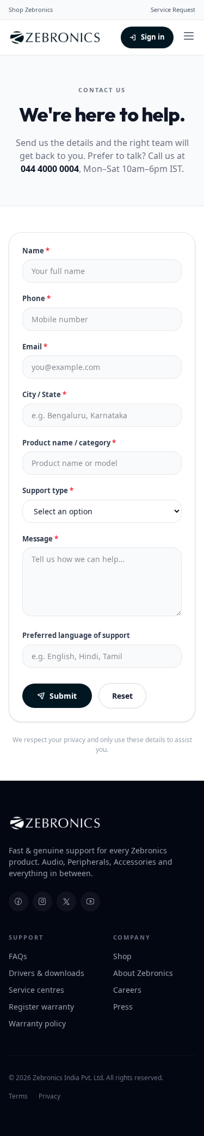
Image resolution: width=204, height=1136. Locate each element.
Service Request (173, 9)
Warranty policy (37, 1023)
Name (36, 251)
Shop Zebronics (31, 9)
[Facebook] (18, 901)
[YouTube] (90, 901)
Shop (122, 956)
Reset (122, 696)
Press (123, 1006)
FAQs (18, 956)
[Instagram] (42, 901)
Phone (36, 298)
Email (34, 347)
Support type (47, 490)
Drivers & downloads (46, 973)
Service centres (36, 990)
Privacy (49, 1096)
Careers (127, 990)
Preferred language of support (76, 635)
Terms (18, 1096)
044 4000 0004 (50, 169)
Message (40, 539)
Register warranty (41, 1006)
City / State (44, 394)
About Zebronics (143, 973)
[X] (66, 901)
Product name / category (69, 443)
